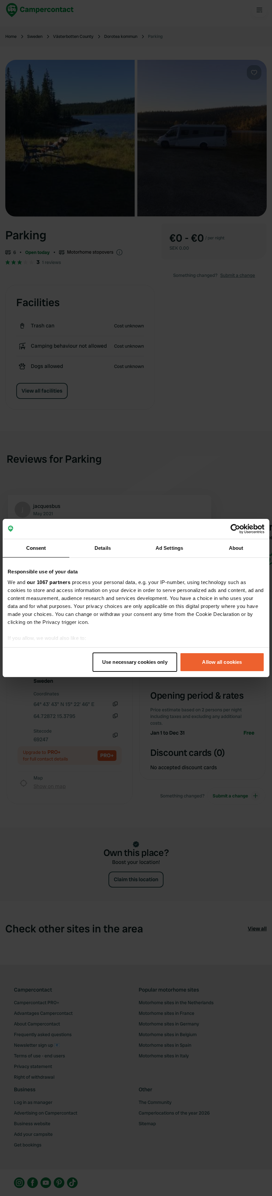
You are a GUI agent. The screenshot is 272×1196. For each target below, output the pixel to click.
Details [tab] (103, 548)
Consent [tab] (36, 548)
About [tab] (236, 548)
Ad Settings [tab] (169, 548)
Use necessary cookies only (135, 662)
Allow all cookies (222, 662)
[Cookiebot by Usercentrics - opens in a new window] (235, 529)
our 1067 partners (49, 582)
